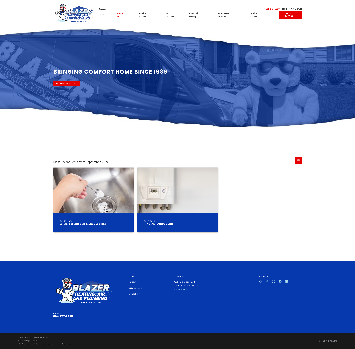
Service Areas (135, 287)
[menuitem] (21, 343)
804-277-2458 (292, 8)
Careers (102, 9)
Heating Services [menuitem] (142, 15)
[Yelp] (260, 281)
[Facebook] (267, 281)
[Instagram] (273, 281)
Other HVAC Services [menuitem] (223, 15)
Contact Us (134, 293)
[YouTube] (280, 281)
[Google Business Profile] (286, 281)
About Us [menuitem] (120, 15)
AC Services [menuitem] (170, 15)
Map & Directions (182, 289)
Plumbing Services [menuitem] (254, 15)
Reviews (133, 281)
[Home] (74, 12)
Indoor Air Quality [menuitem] (194, 15)
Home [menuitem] (101, 14)
